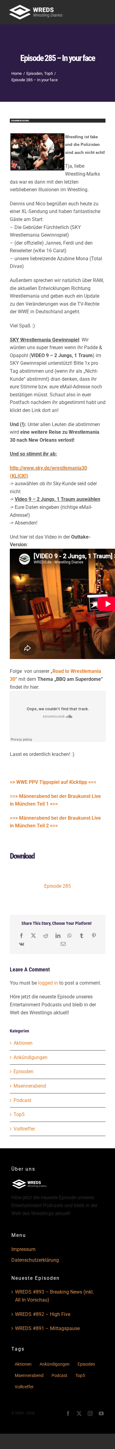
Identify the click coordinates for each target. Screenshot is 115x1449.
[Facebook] (21, 936)
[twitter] (79, 1413)
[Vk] (21, 944)
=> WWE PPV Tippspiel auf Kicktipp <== (53, 782)
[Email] (63, 944)
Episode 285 (57, 886)
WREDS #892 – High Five (42, 1314)
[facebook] (68, 1413)
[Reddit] (45, 936)
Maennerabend (29, 1086)
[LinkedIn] (57, 936)
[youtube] (101, 1413)
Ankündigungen (30, 1057)
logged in (48, 983)
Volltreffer (24, 1129)
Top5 (19, 1114)
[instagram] (90, 1413)
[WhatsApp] (69, 936)
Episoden (23, 1071)
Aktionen (23, 1043)
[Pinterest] (93, 936)
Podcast (22, 1100)
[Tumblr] (81, 936)
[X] (33, 936)
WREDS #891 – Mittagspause (47, 1328)
